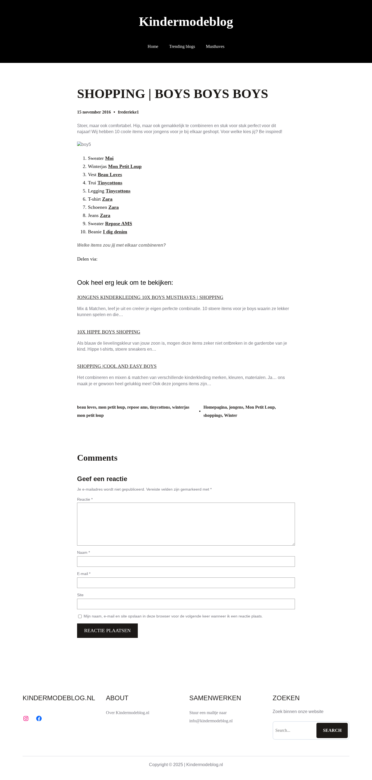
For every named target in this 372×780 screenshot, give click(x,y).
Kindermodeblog (186, 21)
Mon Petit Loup (125, 166)
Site (80, 595)
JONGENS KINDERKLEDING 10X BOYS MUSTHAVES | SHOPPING (150, 297)
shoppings (212, 415)
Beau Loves (110, 174)
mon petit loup (111, 407)
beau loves (86, 407)
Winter (230, 415)
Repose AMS (118, 223)
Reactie (85, 499)
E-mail (83, 573)
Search (332, 730)
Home (153, 46)
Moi (109, 158)
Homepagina (215, 407)
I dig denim (115, 231)
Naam (83, 552)
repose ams (137, 407)
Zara (107, 199)
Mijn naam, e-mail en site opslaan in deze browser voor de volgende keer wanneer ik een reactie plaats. (173, 616)
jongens (236, 407)
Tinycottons (109, 182)
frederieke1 (128, 112)
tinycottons (160, 407)
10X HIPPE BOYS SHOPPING (108, 332)
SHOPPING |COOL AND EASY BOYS (117, 366)
